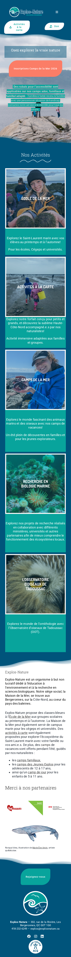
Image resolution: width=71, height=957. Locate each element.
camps (45, 745)
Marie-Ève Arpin (40, 848)
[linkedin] (42, 936)
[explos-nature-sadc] (35, 800)
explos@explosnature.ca (45, 928)
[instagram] (35, 936)
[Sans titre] (35, 892)
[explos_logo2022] (26, 5)
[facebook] (29, 936)
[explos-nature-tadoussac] (14, 800)
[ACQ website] (35, 941)
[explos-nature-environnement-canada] (56, 800)
